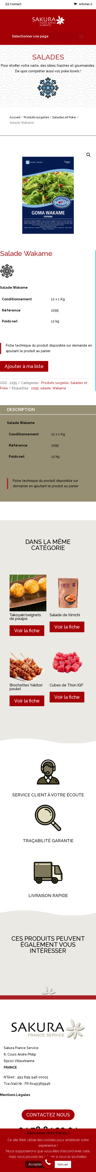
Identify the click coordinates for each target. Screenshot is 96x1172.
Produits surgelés (36, 117)
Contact (15, 4)
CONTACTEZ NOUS (48, 1115)
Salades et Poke (64, 117)
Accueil (15, 117)
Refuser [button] (63, 1164)
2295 (35, 388)
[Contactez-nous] (47, 1162)
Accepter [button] (35, 1164)
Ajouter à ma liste (24, 366)
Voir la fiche (27, 630)
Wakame (59, 388)
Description (21, 409)
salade (45, 388)
